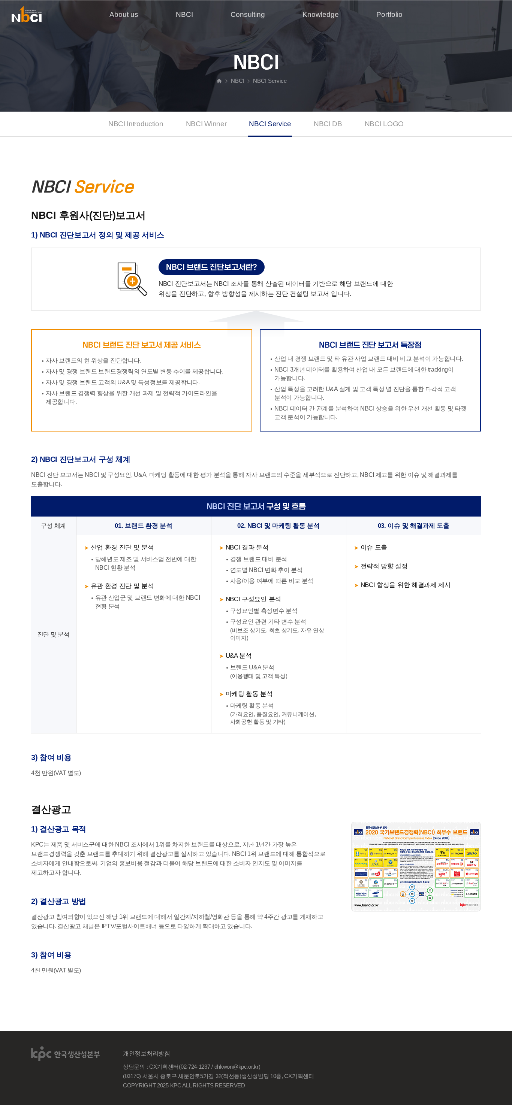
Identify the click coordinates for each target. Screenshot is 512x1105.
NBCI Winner (206, 124)
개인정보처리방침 (146, 1053)
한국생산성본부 (65, 1053)
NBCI (184, 14)
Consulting (248, 14)
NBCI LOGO (384, 124)
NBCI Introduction (135, 124)
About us (123, 14)
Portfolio (389, 14)
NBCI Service (270, 124)
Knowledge (320, 14)
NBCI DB (328, 124)
